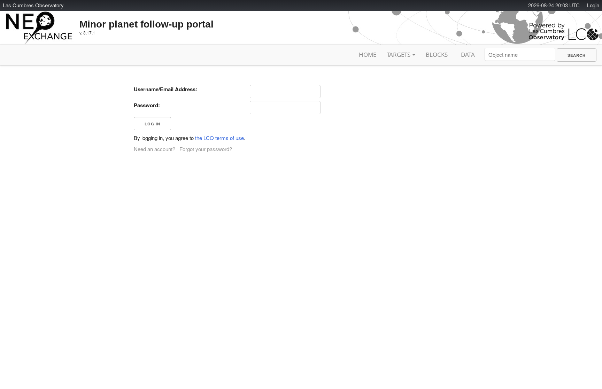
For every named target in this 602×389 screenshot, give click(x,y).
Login (593, 5)
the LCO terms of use (219, 137)
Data (468, 54)
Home (367, 54)
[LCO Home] (564, 38)
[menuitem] (576, 55)
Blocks (437, 54)
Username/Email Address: (165, 89)
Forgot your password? (205, 149)
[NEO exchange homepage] (39, 22)
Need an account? (154, 149)
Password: (147, 105)
